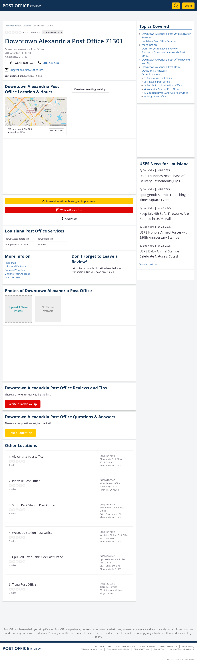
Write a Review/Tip (71, 210)
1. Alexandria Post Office (158, 78)
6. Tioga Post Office (155, 96)
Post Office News (147, 646)
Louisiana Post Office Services (159, 41)
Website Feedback (168, 646)
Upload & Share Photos (18, 309)
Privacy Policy (188, 646)
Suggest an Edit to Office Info (26, 70)
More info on (149, 45)
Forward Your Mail (15, 270)
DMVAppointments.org (91, 649)
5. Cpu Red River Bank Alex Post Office (166, 92)
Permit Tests (159, 649)
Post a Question (20, 433)
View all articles (148, 264)
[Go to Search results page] (176, 5)
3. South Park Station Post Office (163, 85)
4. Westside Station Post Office (162, 89)
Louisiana (27, 25)
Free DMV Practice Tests (118, 649)
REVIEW (21, 6)
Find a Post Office (103, 646)
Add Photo (71, 219)
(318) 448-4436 (51, 63)
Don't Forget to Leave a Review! (160, 48)
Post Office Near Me (125, 646)
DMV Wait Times (141, 649)
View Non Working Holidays (90, 89)
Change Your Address (17, 273)
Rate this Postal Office (52, 32)
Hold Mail (10, 262)
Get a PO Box (12, 277)
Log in (188, 5)
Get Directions (56, 130)
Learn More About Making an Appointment (71, 201)
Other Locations (151, 74)
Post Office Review (13, 25)
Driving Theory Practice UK (182, 649)
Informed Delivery (15, 266)
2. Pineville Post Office (157, 81)
